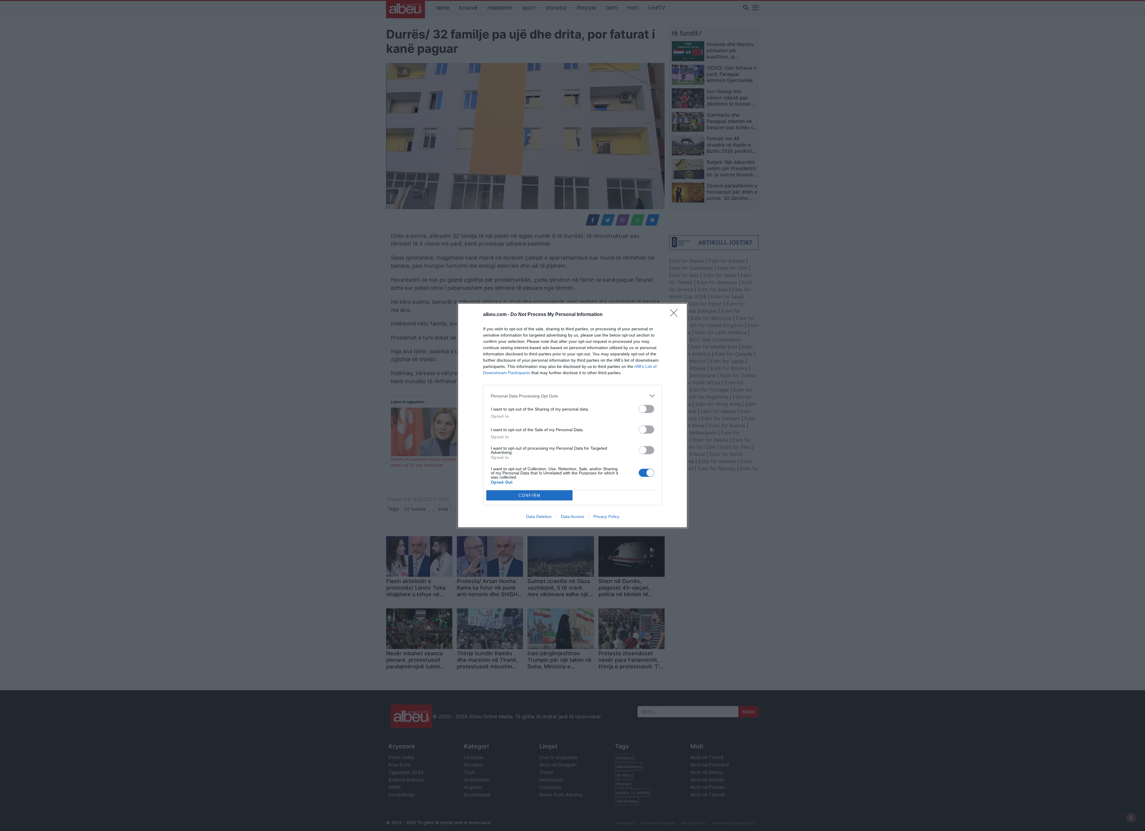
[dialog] (572, 415)
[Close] (675, 314)
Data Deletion (539, 516)
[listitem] (572, 396)
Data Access (572, 516)
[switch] (646, 409)
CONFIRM (530, 495)
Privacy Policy (606, 516)
